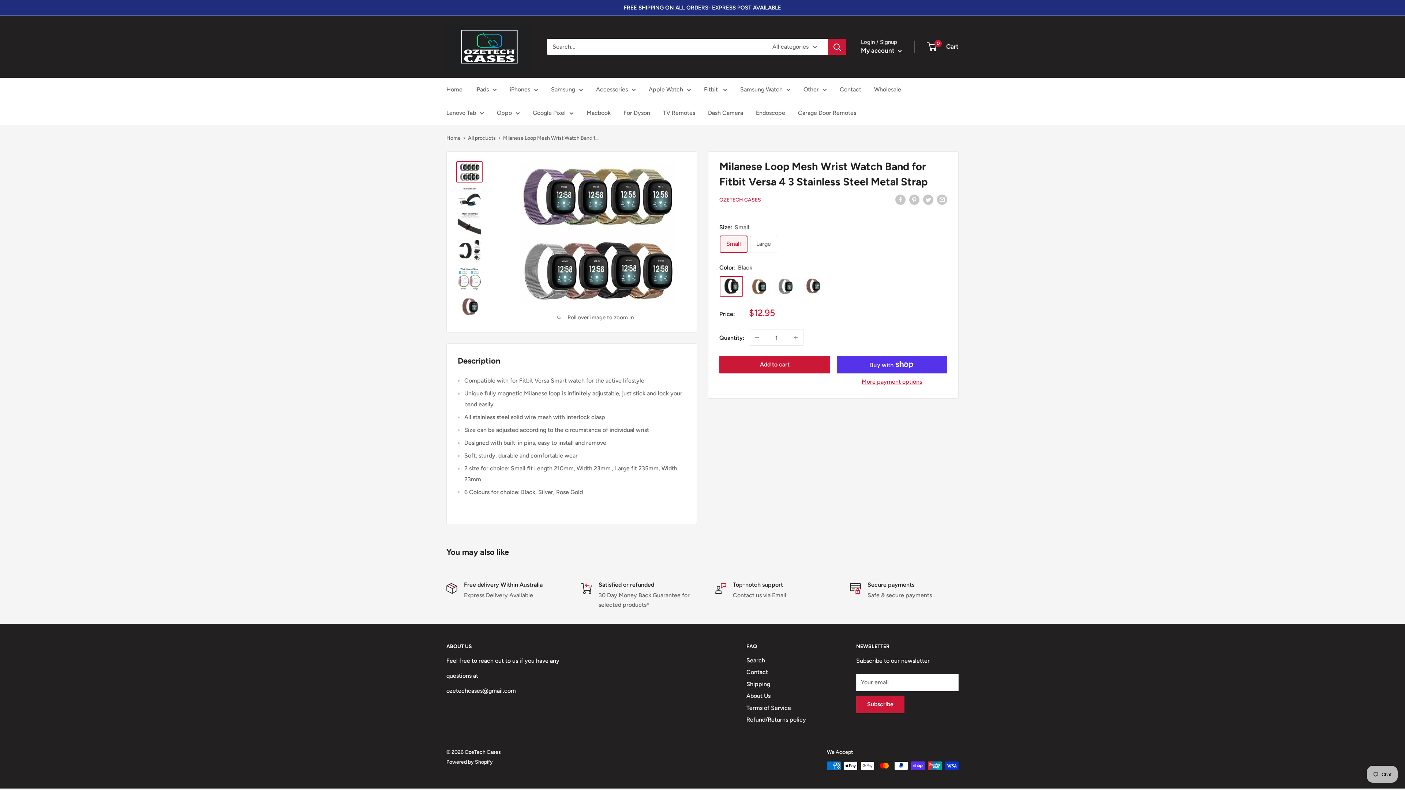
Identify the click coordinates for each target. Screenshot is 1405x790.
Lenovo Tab (461, 112)
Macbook (599, 112)
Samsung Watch (761, 89)
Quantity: (732, 337)
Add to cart (775, 364)
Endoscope (770, 112)
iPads (482, 89)
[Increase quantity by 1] (795, 337)
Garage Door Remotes (827, 112)
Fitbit (711, 89)
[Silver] (785, 286)
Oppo (504, 112)
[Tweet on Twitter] (928, 199)
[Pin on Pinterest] (914, 199)
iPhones (520, 89)
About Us (758, 695)
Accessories (612, 89)
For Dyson (636, 112)
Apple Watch (666, 89)
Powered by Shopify (469, 762)
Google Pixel (549, 112)
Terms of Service (768, 707)
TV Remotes (679, 112)
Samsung (563, 89)
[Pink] (812, 286)
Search (755, 660)
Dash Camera (725, 112)
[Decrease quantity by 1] (757, 337)
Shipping (758, 684)
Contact (850, 89)
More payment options (892, 381)
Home (454, 89)
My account (878, 50)
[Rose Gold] (758, 286)
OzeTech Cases (740, 200)
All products (482, 138)
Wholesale (887, 89)
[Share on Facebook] (900, 199)
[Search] (837, 47)
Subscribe (880, 704)
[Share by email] (942, 199)
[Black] (731, 286)
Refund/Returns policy (776, 719)
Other (811, 89)
